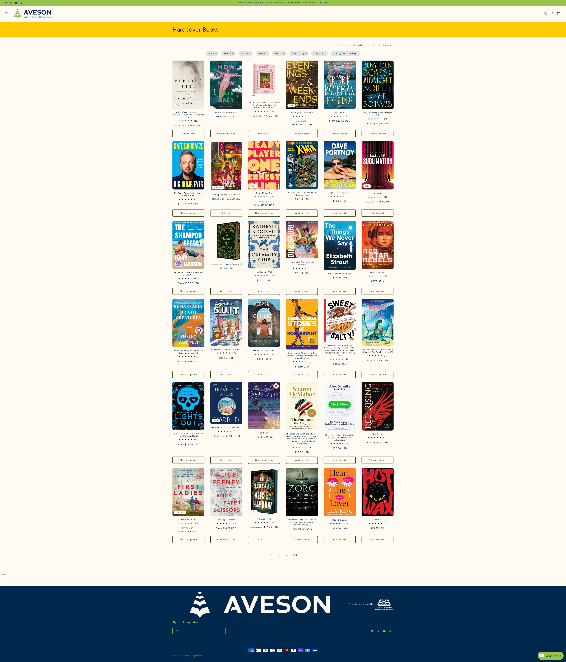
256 (295, 555)
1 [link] (263, 555)
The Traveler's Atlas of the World (226, 427)
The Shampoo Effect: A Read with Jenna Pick (188, 273)
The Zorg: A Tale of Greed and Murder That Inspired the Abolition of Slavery (302, 522)
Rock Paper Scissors (226, 520)
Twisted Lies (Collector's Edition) (226, 264)
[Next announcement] (393, 3)
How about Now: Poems (226, 112)
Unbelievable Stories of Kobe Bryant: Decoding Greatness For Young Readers (302, 355)
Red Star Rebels (377, 272)
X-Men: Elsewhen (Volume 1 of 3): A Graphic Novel (301, 193)
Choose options (226, 133)
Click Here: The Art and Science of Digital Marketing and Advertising (339, 437)
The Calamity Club (264, 272)
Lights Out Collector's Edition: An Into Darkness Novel (188, 434)
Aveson (182, 656)
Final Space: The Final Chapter (226, 195)
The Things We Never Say (340, 273)
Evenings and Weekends (302, 112)
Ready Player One (264, 193)
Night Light (264, 433)
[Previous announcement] (173, 3)
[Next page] (303, 555)
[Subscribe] (222, 630)
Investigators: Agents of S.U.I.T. (226, 349)
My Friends (340, 112)
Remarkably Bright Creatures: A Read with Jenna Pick (188, 351)
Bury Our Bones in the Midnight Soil (377, 114)
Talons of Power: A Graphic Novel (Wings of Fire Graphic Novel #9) (377, 350)
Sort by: (346, 45)
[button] (6, 13)
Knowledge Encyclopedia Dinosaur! (302, 263)
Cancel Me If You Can (340, 193)
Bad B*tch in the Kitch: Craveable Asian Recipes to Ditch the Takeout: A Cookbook (264, 105)
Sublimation (377, 193)
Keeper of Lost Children (264, 350)
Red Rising (377, 434)
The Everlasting (264, 519)
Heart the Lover (339, 520)
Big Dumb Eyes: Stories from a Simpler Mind (188, 194)
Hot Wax (377, 520)
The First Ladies (188, 519)
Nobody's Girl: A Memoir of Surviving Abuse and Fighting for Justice (188, 114)
